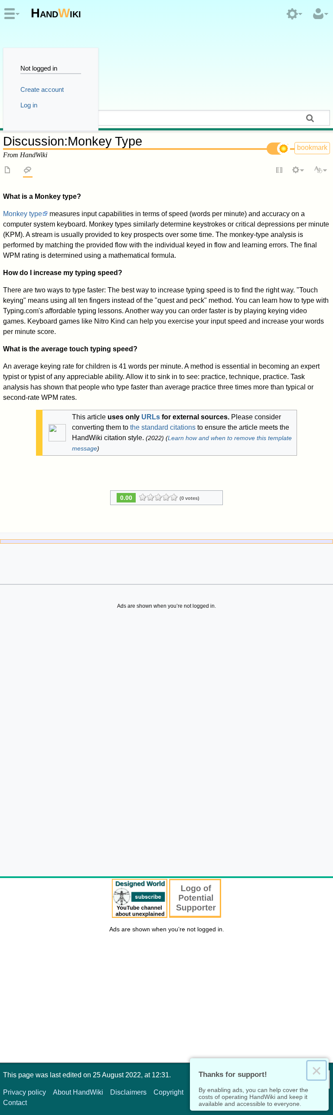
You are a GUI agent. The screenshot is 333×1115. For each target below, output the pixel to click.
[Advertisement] (166, 745)
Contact (15, 1102)
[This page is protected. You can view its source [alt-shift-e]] (279, 170)
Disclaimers (128, 1092)
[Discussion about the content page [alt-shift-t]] (28, 170)
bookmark (312, 147)
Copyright (168, 1092)
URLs (150, 417)
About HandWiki (78, 1092)
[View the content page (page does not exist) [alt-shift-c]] (8, 170)
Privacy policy (24, 1092)
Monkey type (22, 213)
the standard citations (163, 427)
